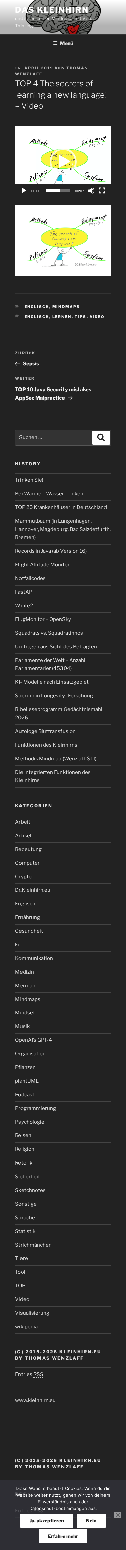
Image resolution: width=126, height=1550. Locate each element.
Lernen (62, 316)
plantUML (27, 1081)
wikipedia (26, 1327)
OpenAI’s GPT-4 (33, 1040)
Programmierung (35, 1108)
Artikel (23, 836)
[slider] (58, 190)
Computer (27, 863)
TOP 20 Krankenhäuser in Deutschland (61, 507)
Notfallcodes (30, 578)
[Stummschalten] (91, 190)
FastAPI (24, 592)
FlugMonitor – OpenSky (43, 619)
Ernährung (27, 917)
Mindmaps (66, 306)
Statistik (25, 1231)
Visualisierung (32, 1313)
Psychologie (29, 1122)
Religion (24, 1149)
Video (97, 316)
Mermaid (26, 986)
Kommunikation (34, 958)
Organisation (30, 1054)
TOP (20, 1286)
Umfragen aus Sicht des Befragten (56, 647)
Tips (81, 316)
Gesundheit (29, 931)
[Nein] (117, 1515)
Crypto (23, 877)
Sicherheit (27, 1177)
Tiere (21, 1258)
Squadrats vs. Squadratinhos (49, 633)
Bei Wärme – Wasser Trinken (49, 494)
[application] (63, 161)
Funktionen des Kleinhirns (46, 745)
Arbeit (22, 822)
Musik (22, 1026)
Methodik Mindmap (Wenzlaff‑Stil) (55, 759)
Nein (91, 1520)
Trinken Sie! (29, 480)
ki (17, 945)
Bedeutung (28, 849)
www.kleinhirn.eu (35, 1400)
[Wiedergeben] (23, 190)
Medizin (24, 972)
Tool (20, 1272)
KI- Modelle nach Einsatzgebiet (52, 682)
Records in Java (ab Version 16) (51, 551)
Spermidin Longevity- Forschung (54, 696)
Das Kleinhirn (52, 10)
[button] (63, 161)
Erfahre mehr (63, 1536)
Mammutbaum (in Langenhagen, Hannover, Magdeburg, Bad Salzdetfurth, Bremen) (63, 529)
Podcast (24, 1095)
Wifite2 (24, 606)
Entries (29, 1374)
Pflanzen (25, 1067)
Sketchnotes (30, 1190)
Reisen (23, 1135)
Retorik (23, 1163)
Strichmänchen (33, 1245)
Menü (66, 43)
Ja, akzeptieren (47, 1520)
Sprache (25, 1218)
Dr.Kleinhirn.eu (32, 890)
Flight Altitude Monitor (42, 565)
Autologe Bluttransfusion (45, 731)
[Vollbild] (102, 190)
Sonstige (26, 1204)
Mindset (25, 1013)
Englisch (37, 306)
